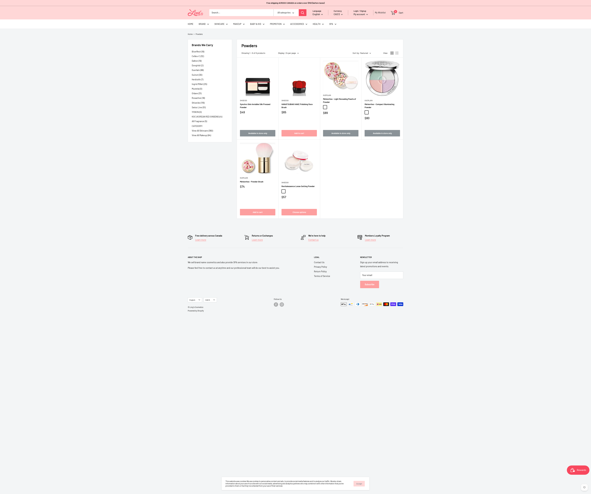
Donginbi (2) (197, 65)
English (192, 300)
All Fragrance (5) (199, 121)
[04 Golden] (334, 107)
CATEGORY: (197, 126)
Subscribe (369, 284)
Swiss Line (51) (199, 107)
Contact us (313, 240)
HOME (190, 24)
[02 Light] (325, 107)
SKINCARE (219, 24)
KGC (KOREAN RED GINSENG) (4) (207, 116)
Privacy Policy (320, 267)
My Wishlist (379, 12)
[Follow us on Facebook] (276, 304)
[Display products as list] (397, 53)
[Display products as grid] (392, 53)
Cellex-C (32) (198, 56)
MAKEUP (237, 24)
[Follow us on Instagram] (282, 304)
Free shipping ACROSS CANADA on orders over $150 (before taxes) (295, 3)
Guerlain (327, 95)
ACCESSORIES (297, 24)
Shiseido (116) (198, 102)
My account (360, 14)
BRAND (202, 24)
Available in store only (257, 133)
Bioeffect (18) (198, 51)
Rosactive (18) (198, 98)
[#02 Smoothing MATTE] (288, 191)
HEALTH (316, 24)
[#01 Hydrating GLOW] (283, 191)
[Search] (302, 12)
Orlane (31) (196, 93)
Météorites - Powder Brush (251, 181)
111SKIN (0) (197, 112)
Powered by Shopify (196, 311)
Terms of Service (322, 276)
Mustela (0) (197, 88)
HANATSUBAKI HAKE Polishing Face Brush (297, 106)
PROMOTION (275, 24)
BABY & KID (255, 24)
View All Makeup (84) (201, 135)
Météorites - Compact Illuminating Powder (379, 106)
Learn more (200, 240)
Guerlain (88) (198, 70)
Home (190, 34)
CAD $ (207, 300)
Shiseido (243, 100)
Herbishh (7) (197, 79)
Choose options (299, 212)
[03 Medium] (329, 107)
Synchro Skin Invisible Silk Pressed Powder (255, 106)
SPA (331, 24)
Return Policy (320, 271)
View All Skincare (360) (202, 130)
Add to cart (299, 133)
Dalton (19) (196, 61)
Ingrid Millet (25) (199, 84)
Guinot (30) (197, 75)
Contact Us (319, 262)
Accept (359, 484)
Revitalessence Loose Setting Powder (298, 186)
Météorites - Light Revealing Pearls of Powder (339, 100)
